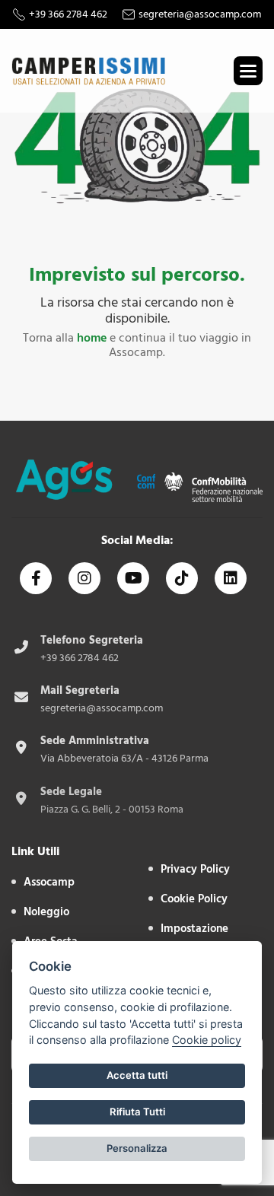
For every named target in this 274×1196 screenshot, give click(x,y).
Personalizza (137, 1148)
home (92, 338)
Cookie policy (206, 1039)
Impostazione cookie (194, 938)
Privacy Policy (195, 869)
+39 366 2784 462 (68, 14)
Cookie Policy (194, 898)
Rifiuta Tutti (137, 1111)
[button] (248, 70)
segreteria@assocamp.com (200, 14)
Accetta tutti (137, 1075)
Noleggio (46, 911)
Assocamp (49, 882)
